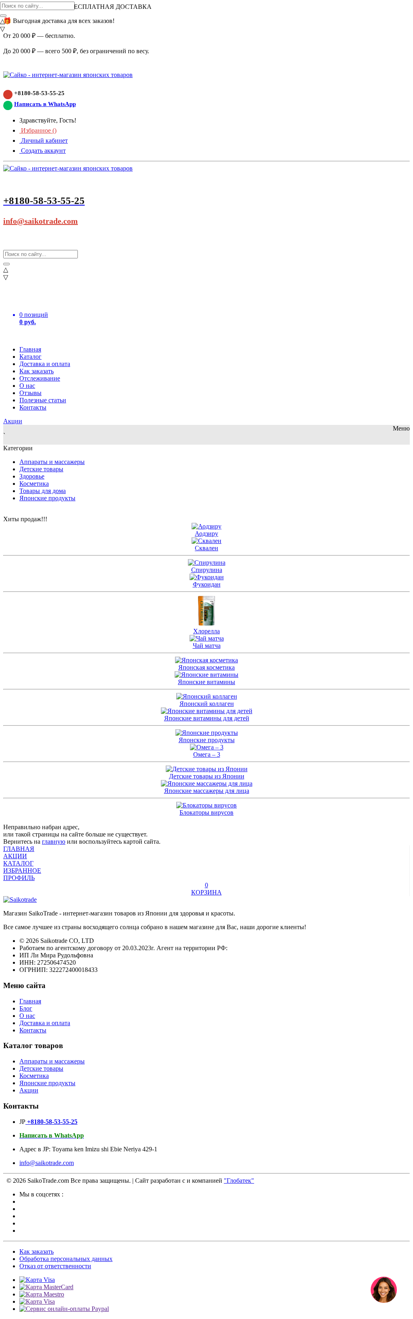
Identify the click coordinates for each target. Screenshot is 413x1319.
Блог (25, 1008)
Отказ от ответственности (55, 1266)
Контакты (32, 407)
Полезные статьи (42, 400)
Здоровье (31, 476)
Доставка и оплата (44, 363)
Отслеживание (39, 378)
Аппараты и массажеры (52, 461)
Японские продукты (47, 498)
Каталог (30, 356)
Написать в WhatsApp (45, 104)
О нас (27, 385)
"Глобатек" (239, 1180)
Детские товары (41, 469)
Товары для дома (42, 490)
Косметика (34, 483)
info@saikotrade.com (40, 220)
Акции (12, 421)
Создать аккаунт (42, 150)
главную (53, 841)
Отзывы (30, 392)
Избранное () (37, 130)
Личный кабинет (43, 140)
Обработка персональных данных (66, 1258)
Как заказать (36, 371)
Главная (30, 349)
